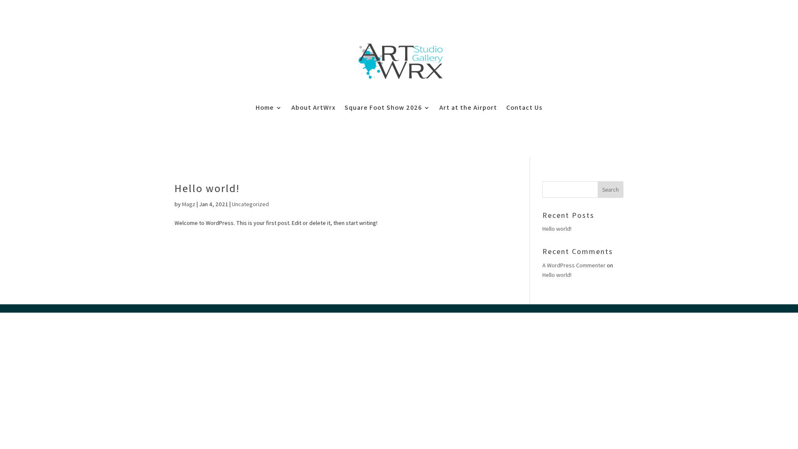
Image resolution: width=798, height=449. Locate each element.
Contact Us (524, 107)
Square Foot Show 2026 (383, 107)
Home (265, 107)
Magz (188, 204)
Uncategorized (250, 204)
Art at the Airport (468, 107)
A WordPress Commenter (574, 265)
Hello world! (207, 188)
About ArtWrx (313, 107)
